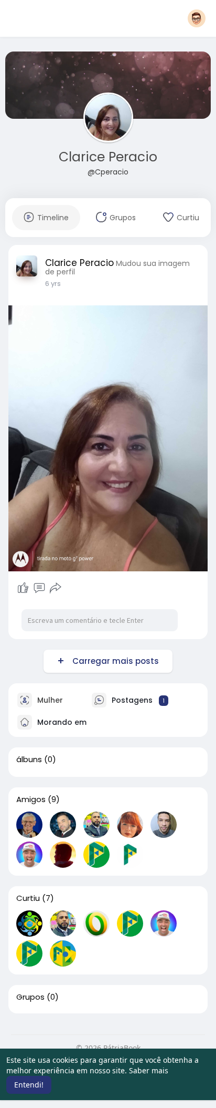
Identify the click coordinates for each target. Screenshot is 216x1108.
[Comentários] (39, 588)
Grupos (30, 997)
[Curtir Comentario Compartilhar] (39, 588)
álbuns (29, 759)
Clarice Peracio (108, 157)
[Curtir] (23, 588)
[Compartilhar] (55, 588)
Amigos (31, 799)
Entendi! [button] (29, 1085)
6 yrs (53, 284)
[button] (196, 18)
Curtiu (28, 898)
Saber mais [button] (148, 1070)
